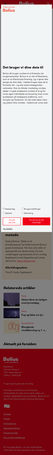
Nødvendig (10, 209)
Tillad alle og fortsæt (36, 221)
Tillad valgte (11, 221)
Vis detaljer (8, 229)
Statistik (8, 213)
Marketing (28, 213)
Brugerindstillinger (32, 209)
